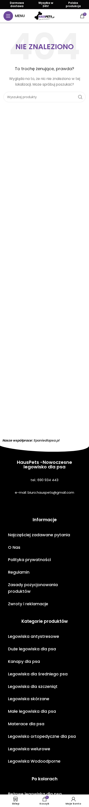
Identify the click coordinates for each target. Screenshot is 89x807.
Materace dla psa (26, 724)
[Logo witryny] (44, 15)
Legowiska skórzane (28, 699)
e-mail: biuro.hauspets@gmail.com (44, 492)
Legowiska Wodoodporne (34, 761)
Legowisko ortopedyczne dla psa (42, 736)
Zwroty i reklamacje (28, 604)
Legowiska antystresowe (33, 636)
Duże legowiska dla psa (32, 649)
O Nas (14, 547)
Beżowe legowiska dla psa (35, 794)
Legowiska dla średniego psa (38, 674)
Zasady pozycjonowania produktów (33, 588)
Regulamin (18, 572)
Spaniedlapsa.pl (46, 440)
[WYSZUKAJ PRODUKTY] (80, 97)
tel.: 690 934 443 (44, 480)
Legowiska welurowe (29, 749)
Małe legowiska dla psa (32, 711)
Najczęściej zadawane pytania (39, 535)
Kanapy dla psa (24, 661)
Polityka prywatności (29, 559)
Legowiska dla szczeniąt (33, 686)
